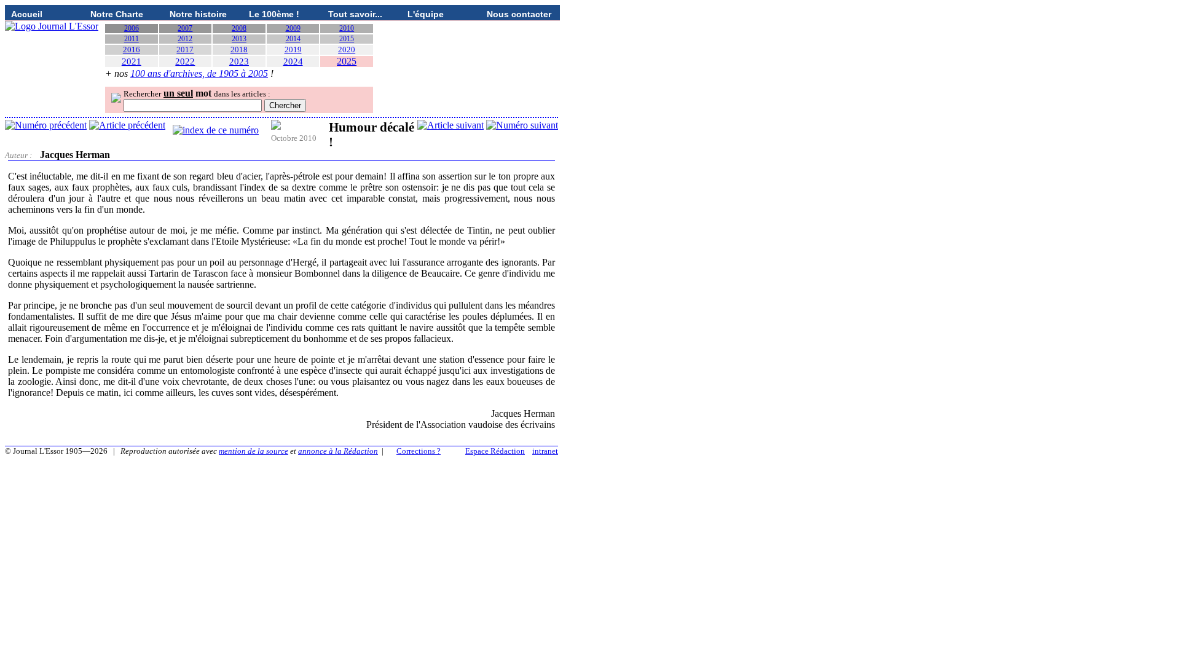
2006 (131, 28)
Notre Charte (116, 14)
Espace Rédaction (495, 451)
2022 (185, 61)
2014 (293, 38)
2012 (185, 38)
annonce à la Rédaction (338, 451)
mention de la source (253, 451)
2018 (239, 49)
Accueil (26, 14)
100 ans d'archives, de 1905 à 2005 (199, 73)
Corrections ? (418, 451)
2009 (293, 28)
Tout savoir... (355, 14)
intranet (545, 451)
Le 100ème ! (274, 14)
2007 (185, 28)
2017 (185, 49)
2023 (239, 61)
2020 (346, 49)
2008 (239, 28)
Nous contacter (519, 14)
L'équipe (425, 14)
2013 (239, 38)
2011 (131, 38)
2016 (131, 49)
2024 (293, 61)
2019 (293, 49)
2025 (346, 61)
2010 (346, 28)
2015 (346, 38)
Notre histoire (198, 14)
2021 (131, 61)
